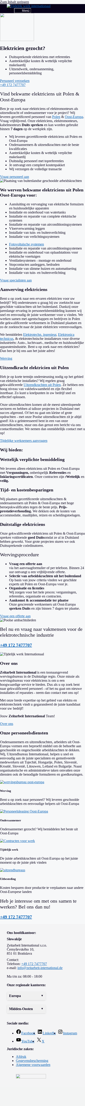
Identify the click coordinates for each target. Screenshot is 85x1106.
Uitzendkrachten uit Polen (42, 385)
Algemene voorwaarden (33, 1065)
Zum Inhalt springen (14, 2)
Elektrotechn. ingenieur (39, 334)
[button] (26, 996)
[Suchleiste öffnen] (10, 10)
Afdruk (21, 1056)
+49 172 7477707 (16, 645)
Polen (56, 117)
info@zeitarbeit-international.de (40, 968)
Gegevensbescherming (32, 1061)
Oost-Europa (74, 117)
